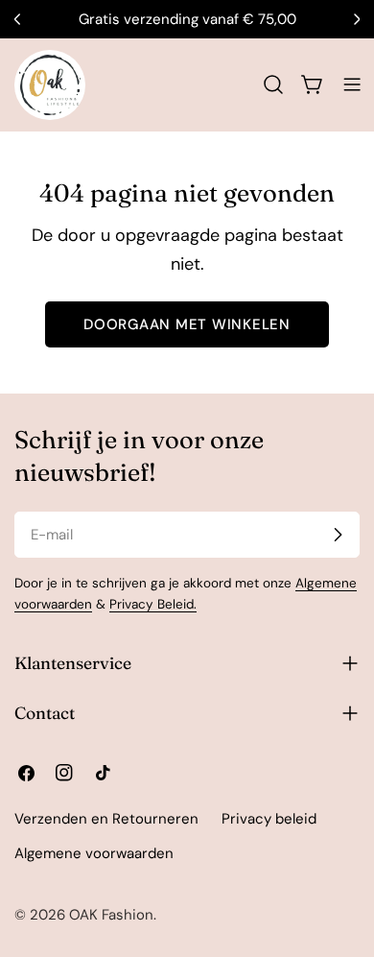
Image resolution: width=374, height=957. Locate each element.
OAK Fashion (111, 914)
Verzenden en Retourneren (106, 818)
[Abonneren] (337, 534)
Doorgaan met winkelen (187, 324)
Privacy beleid (269, 818)
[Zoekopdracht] (273, 84)
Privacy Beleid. (153, 604)
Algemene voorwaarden (94, 853)
